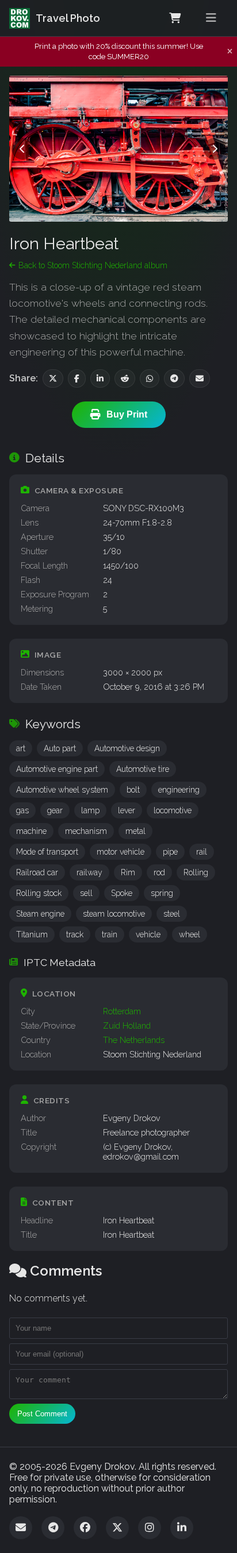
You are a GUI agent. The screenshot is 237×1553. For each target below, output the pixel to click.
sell (86, 893)
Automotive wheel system (62, 789)
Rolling (196, 872)
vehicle (148, 934)
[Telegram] (52, 1527)
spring (162, 893)
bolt (133, 789)
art (20, 748)
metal (135, 831)
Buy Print (126, 414)
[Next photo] (214, 149)
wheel (189, 934)
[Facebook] (85, 1527)
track (74, 934)
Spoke (121, 893)
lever (126, 810)
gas (22, 810)
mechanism (86, 831)
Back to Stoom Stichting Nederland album (92, 265)
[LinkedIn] (181, 1527)
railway (89, 872)
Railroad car (37, 872)
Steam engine (40, 913)
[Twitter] (117, 1527)
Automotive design (127, 748)
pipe (170, 851)
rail (201, 851)
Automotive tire (142, 769)
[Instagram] (149, 1527)
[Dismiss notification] (230, 51)
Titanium (32, 934)
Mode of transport (47, 851)
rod (159, 872)
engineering (179, 789)
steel (171, 913)
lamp (90, 810)
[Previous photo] (22, 149)
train (109, 934)
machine (31, 831)
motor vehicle (120, 851)
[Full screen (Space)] (209, 94)
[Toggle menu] (211, 18)
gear (55, 810)
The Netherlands (134, 1040)
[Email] (20, 1527)
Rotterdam (122, 1011)
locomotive (173, 810)
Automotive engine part (57, 769)
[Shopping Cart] (175, 18)
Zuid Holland (127, 1025)
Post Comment (42, 1413)
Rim (128, 872)
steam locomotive (114, 913)
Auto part (60, 748)
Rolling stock (39, 893)
